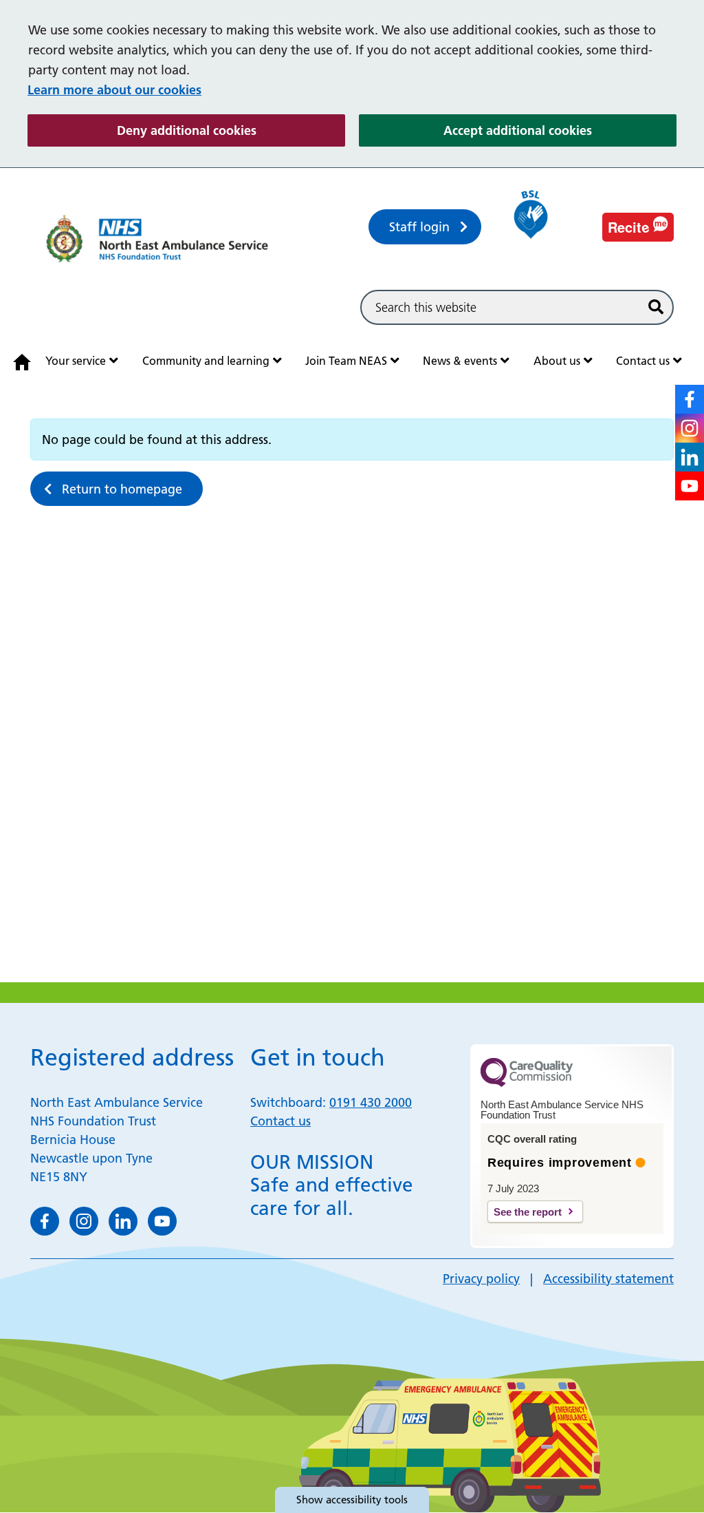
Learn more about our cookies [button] (114, 90)
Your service (75, 361)
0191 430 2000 (370, 1102)
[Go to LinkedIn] (689, 457)
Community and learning (206, 361)
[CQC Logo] (527, 1083)
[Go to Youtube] (689, 486)
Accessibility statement (608, 1279)
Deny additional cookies (231, 130)
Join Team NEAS (346, 361)
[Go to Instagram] (689, 428)
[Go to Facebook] (689, 399)
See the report (528, 1212)
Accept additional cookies (559, 130)
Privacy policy (481, 1279)
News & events (460, 361)
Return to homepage (122, 489)
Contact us (643, 361)
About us (557, 361)
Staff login (419, 227)
